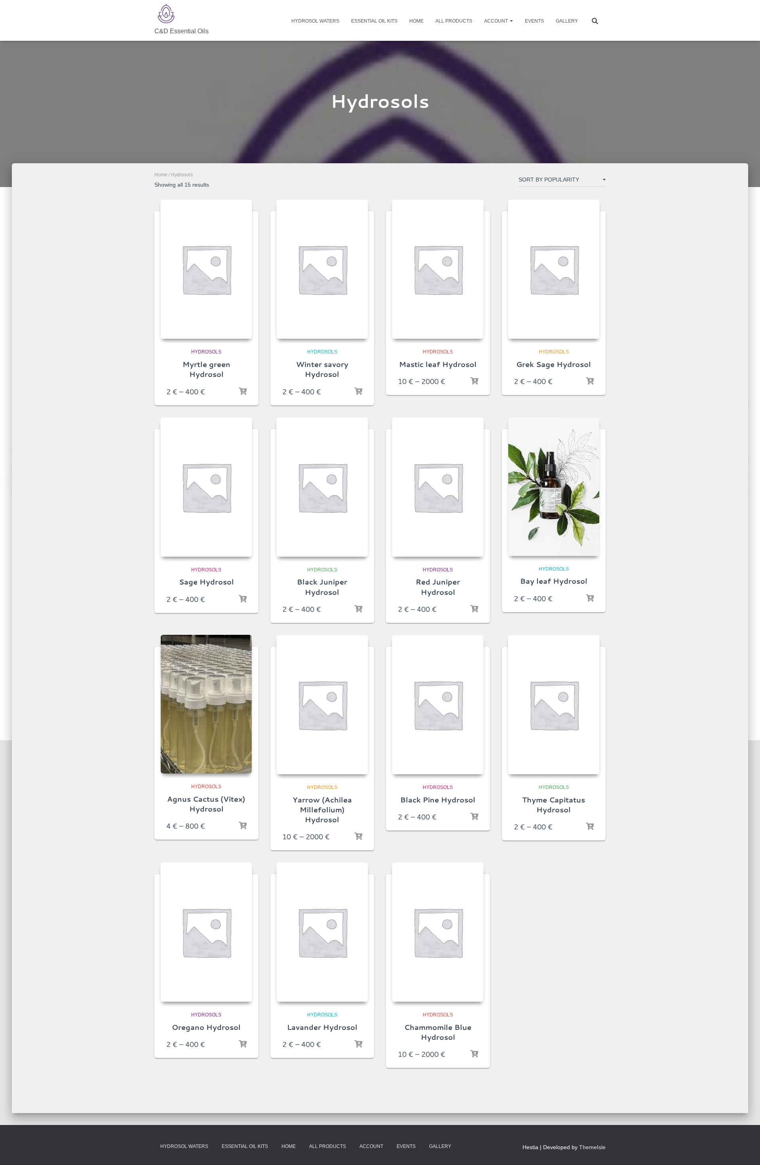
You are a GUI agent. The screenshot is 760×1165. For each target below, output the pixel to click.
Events (534, 21)
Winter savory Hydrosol (322, 369)
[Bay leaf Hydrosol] (553, 486)
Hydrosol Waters (315, 21)
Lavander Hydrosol (322, 1027)
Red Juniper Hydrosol (438, 587)
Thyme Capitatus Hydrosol (553, 804)
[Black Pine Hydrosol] (438, 704)
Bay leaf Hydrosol (553, 581)
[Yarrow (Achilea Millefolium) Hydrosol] (322, 704)
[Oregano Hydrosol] (206, 932)
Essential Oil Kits (374, 21)
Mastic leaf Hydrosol (438, 364)
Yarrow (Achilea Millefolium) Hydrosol (322, 809)
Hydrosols (206, 352)
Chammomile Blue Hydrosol (437, 1032)
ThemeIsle (592, 1147)
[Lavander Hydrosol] (322, 932)
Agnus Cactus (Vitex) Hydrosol (206, 804)
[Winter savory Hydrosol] (322, 269)
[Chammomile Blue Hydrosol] (438, 932)
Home (416, 21)
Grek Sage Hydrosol (553, 364)
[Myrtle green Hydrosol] (206, 269)
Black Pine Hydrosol (437, 799)
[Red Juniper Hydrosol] (438, 487)
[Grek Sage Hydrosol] (554, 269)
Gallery (567, 21)
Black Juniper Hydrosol (322, 587)
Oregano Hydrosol (206, 1027)
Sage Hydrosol (206, 582)
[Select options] (243, 391)
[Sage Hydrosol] (206, 487)
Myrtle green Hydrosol (206, 369)
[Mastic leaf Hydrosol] (438, 269)
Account (496, 21)
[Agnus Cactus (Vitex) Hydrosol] (206, 704)
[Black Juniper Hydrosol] (322, 487)
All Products (453, 21)
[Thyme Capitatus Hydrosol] (554, 704)
